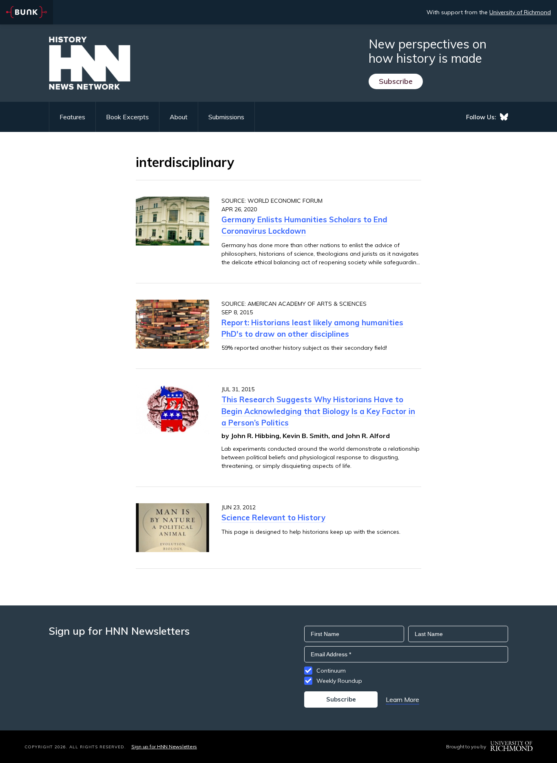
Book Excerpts (127, 117)
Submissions (226, 117)
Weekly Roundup (339, 680)
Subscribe (396, 81)
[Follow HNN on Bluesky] (504, 117)
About (179, 117)
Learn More (402, 699)
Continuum (331, 670)
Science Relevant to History (273, 517)
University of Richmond (520, 12)
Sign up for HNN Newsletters (164, 746)
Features (72, 117)
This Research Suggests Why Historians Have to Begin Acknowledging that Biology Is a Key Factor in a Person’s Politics (318, 411)
